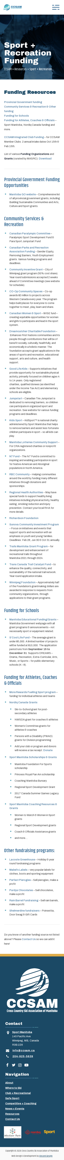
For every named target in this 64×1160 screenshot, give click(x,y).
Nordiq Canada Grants (23, 702)
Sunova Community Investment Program (34, 524)
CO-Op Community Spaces (26, 291)
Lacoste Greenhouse (22, 859)
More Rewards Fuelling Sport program (32, 692)
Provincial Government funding (23, 102)
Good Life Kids (18, 368)
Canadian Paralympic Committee (29, 233)
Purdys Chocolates (21, 890)
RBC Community (19, 474)
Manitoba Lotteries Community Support (33, 442)
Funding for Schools (16, 115)
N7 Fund (14, 456)
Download (45, 158)
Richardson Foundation (23, 518)
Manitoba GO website (22, 194)
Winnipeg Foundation (22, 582)
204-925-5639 (22, 1056)
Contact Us (29, 939)
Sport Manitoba (22, 1032)
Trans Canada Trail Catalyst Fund (30, 564)
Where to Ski (13, 1088)
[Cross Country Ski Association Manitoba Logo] (32, 990)
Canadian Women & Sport (25, 313)
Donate (48, 750)
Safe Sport (12, 1098)
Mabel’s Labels (18, 869)
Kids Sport (15, 420)
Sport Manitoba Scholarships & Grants (33, 757)
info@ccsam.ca (23, 1050)
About (9, 1082)
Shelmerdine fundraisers (24, 910)
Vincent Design (46, 1156)
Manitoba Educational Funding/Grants (32, 619)
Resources (12, 1113)
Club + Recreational (18, 1093)
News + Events (14, 1108)
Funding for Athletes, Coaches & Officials (29, 120)
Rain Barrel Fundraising (23, 900)
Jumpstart (15, 398)
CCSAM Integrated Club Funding (24, 137)
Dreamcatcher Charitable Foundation (32, 331)
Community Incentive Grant (26, 269)
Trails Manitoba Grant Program (28, 546)
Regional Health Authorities (26, 492)
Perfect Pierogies (20, 880)
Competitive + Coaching (20, 1103)
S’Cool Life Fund (19, 637)
